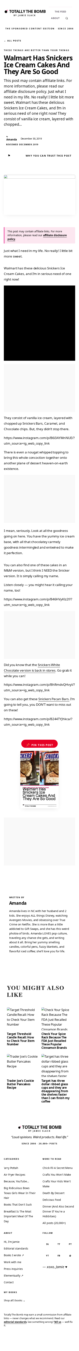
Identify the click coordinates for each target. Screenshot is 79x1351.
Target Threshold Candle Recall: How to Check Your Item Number (20, 1039)
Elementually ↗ (13, 1275)
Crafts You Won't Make (57, 1174)
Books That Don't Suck (18, 1204)
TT (59, 1244)
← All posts (12, 40)
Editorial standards (16, 1248)
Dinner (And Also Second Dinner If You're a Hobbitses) (58, 1211)
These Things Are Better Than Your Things (36, 50)
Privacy (9, 1342)
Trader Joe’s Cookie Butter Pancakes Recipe (20, 1084)
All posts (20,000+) (54, 1223)
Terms (22, 1342)
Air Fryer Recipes (14, 1174)
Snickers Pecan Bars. (53, 699)
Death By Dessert (53, 1193)
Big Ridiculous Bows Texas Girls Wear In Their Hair (20, 1193)
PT (70, 1244)
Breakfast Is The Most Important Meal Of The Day (18, 1216)
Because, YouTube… (16, 1181)
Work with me (12, 1262)
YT (47, 1255)
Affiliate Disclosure (41, 1344)
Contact (8, 1282)
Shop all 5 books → (14, 1300)
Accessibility (66, 1342)
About (55, 18)
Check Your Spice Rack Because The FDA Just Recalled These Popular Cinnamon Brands (54, 1041)
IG (47, 1244)
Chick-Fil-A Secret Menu (58, 1168)
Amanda (18, 903)
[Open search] (66, 18)
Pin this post (39, 745)
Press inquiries (13, 1269)
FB (59, 1255)
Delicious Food (52, 1200)
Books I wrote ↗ (14, 1255)
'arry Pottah (11, 1168)
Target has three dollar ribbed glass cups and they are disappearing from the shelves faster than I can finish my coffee (55, 1091)
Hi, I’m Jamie (12, 1242)
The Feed (60, 11)
